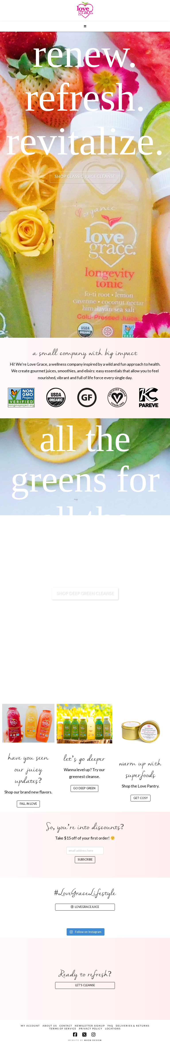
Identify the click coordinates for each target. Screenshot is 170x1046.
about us (49, 1025)
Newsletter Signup (90, 1025)
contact (66, 1025)
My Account (30, 1025)
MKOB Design (93, 1040)
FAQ (110, 1025)
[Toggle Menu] (84, 26)
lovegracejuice (87, 907)
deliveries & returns (132, 1025)
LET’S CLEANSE (85, 985)
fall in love (28, 803)
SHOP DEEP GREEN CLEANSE (85, 593)
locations (113, 1028)
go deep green (84, 788)
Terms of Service (62, 1028)
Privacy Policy (90, 1028)
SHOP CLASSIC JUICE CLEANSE (85, 176)
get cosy (140, 798)
